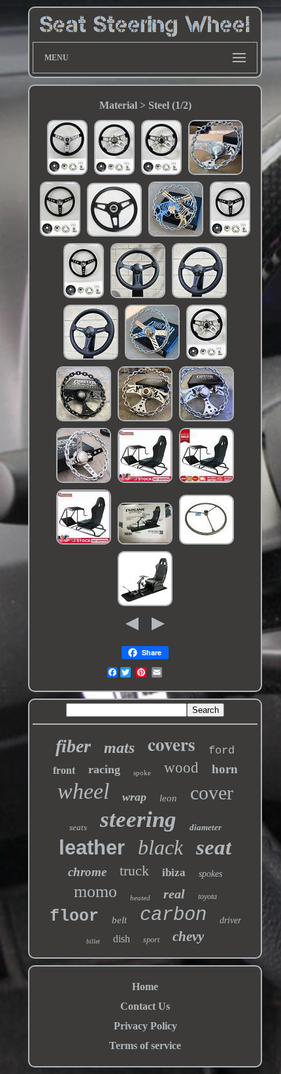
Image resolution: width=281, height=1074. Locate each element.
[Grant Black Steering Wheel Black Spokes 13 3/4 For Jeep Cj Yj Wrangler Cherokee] (114, 234)
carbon (173, 915)
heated (140, 898)
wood (181, 767)
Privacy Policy (145, 1025)
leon (168, 798)
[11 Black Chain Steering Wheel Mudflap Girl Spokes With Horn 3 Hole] (83, 419)
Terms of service (145, 1045)
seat (213, 847)
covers (171, 744)
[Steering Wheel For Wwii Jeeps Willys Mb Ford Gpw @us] (206, 542)
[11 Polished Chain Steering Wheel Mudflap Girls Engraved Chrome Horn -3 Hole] (206, 419)
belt (119, 920)
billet (93, 941)
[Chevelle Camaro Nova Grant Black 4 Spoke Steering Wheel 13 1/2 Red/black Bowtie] (161, 173)
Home (145, 986)
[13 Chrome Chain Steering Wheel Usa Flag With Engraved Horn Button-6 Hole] (152, 358)
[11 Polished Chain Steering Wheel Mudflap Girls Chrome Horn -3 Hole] (145, 419)
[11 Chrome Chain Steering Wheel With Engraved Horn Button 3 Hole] (83, 481)
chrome (87, 872)
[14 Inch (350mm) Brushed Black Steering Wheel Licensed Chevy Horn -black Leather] (90, 358)
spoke (142, 773)
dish (121, 938)
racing (104, 769)
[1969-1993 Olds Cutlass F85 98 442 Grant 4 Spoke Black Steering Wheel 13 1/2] (114, 173)
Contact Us (145, 1006)
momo (95, 891)
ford (221, 750)
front (64, 770)
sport (151, 939)
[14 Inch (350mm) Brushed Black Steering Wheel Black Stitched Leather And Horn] (137, 296)
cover (211, 792)
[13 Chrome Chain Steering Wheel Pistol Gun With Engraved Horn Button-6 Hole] (175, 234)
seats (78, 827)
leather (92, 847)
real (174, 894)
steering (138, 819)
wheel (83, 791)
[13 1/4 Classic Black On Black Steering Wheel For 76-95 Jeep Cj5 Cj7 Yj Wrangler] (83, 296)
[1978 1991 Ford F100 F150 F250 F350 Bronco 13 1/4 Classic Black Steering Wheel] (230, 234)
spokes (210, 874)
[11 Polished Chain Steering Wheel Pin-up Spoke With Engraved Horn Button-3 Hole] (215, 173)
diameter (206, 827)
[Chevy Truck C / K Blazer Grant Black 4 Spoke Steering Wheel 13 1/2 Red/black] (206, 358)
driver (230, 920)
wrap (134, 796)
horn (225, 769)
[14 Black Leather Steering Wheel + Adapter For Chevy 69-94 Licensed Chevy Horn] (199, 296)
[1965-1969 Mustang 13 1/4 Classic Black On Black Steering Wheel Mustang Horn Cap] (60, 234)
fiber (73, 746)
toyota (207, 896)
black (160, 847)
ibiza (174, 872)
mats (119, 747)
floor (74, 916)
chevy (188, 936)
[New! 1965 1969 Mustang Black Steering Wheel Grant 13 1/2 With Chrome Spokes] (67, 173)
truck (134, 870)
